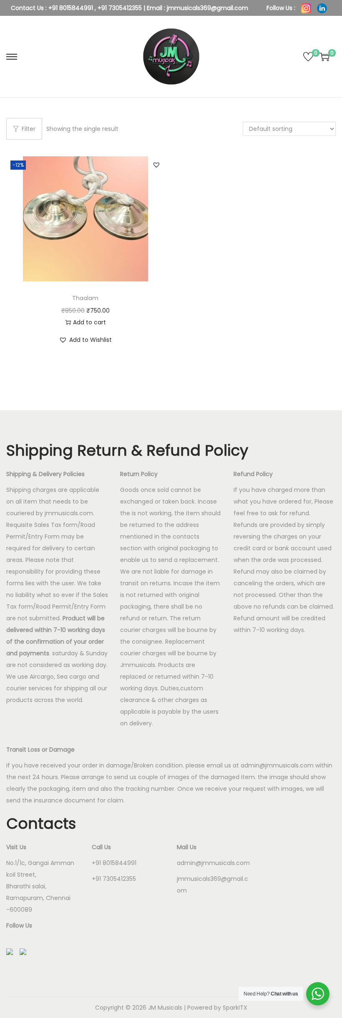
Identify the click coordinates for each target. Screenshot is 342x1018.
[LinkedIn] (322, 8)
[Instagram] (307, 8)
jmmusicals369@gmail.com (207, 8)
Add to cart (89, 322)
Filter (28, 129)
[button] (156, 164)
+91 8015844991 (70, 8)
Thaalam (85, 298)
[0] (308, 57)
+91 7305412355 (120, 8)
